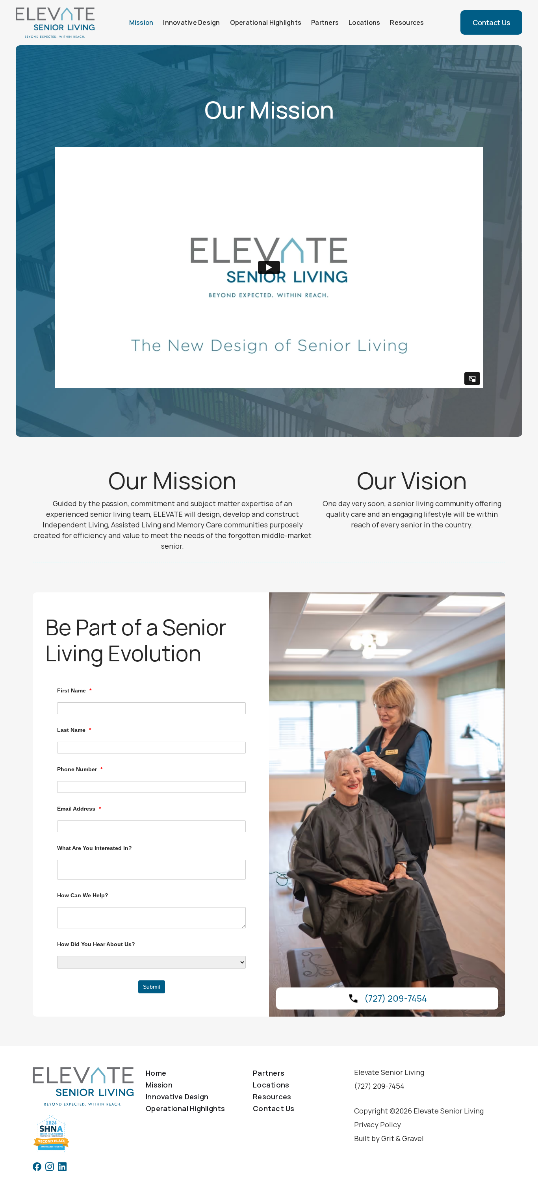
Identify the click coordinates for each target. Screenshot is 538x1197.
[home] (55, 22)
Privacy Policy (377, 1124)
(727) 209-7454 (395, 998)
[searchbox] (153, 870)
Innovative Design (191, 22)
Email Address (79, 808)
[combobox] (151, 870)
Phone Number (79, 769)
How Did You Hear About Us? (96, 944)
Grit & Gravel (402, 1138)
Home (156, 1073)
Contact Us (491, 22)
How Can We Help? (82, 895)
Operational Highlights (266, 22)
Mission (141, 22)
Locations (364, 22)
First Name (74, 690)
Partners (325, 22)
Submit (151, 987)
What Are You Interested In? (94, 848)
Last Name (74, 730)
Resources (407, 22)
